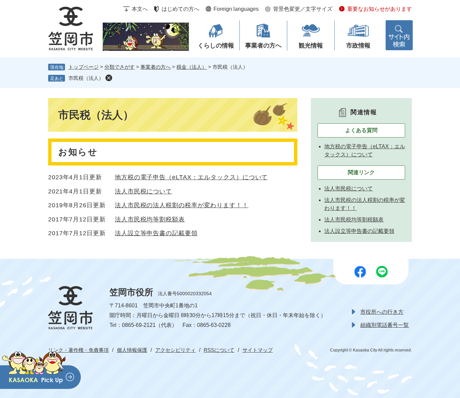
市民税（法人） (86, 78)
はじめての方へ (180, 9)
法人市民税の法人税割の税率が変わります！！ (182, 205)
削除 (108, 77)
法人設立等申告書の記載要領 (156, 233)
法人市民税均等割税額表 (150, 219)
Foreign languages (236, 9)
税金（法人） (191, 67)
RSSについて (219, 350)
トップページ (83, 67)
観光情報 (311, 45)
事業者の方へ (263, 45)
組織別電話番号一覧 (384, 325)
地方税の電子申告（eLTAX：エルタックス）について (191, 177)
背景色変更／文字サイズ (302, 9)
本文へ (140, 9)
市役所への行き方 (381, 312)
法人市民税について (143, 191)
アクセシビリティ (175, 350)
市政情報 (358, 45)
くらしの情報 (216, 45)
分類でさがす (119, 67)
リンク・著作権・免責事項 (78, 350)
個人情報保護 (132, 350)
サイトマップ (257, 350)
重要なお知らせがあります (379, 9)
